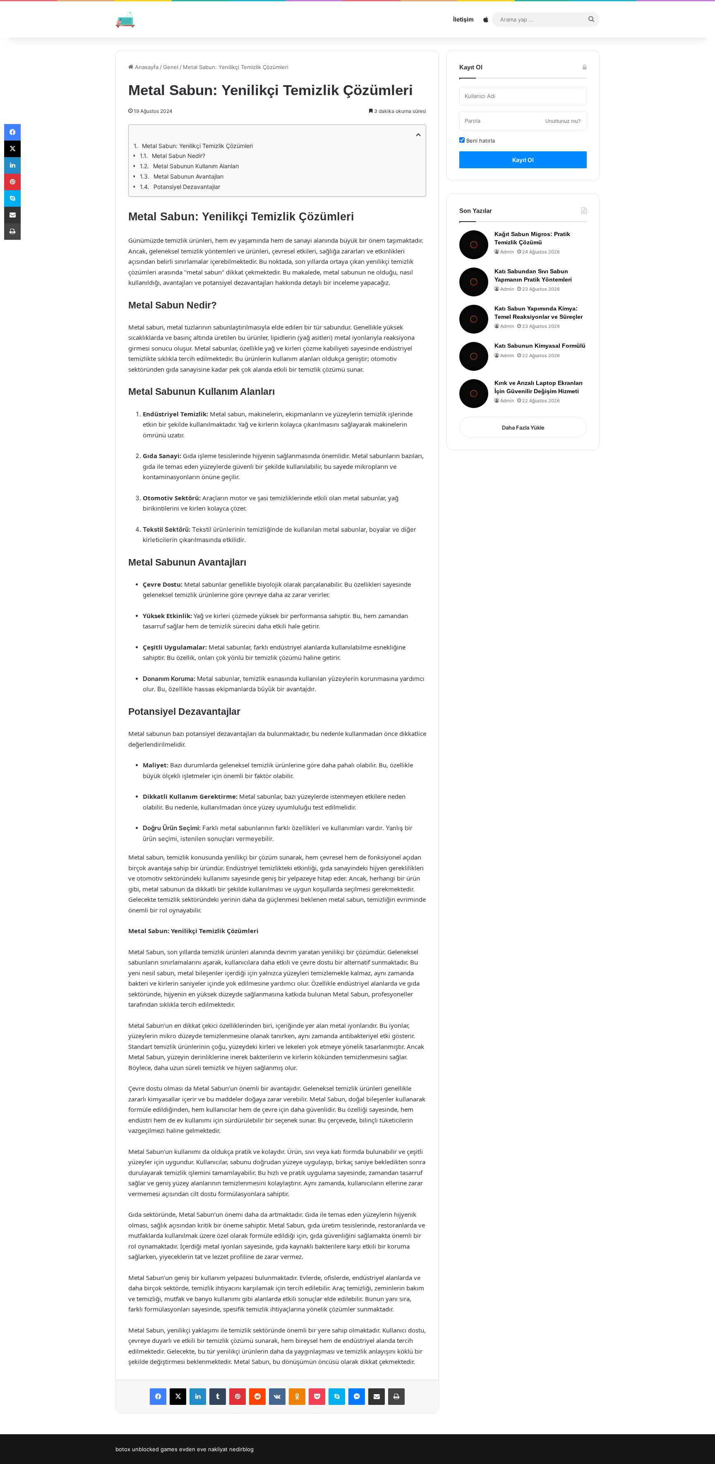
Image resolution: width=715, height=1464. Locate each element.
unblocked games (155, 1449)
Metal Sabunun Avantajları (188, 176)
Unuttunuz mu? (563, 121)
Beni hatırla (480, 140)
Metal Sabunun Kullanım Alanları (196, 166)
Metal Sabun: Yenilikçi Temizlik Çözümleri (197, 145)
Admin (507, 252)
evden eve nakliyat (203, 1449)
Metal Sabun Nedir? (178, 155)
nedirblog (241, 1449)
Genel (170, 67)
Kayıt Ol (523, 159)
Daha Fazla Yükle (523, 427)
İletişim (463, 19)
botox (122, 1449)
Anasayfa (145, 67)
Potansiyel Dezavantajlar (187, 186)
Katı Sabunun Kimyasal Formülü (539, 345)
